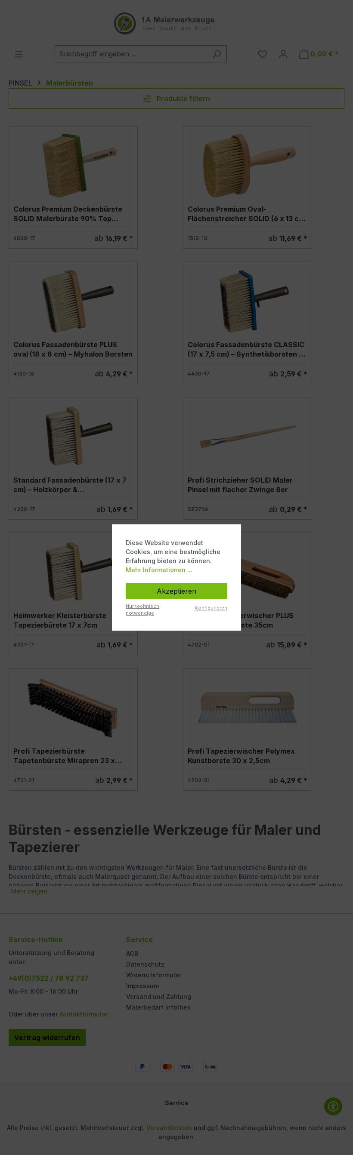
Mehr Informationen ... (159, 569)
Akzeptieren (176, 591)
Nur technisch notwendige (142, 609)
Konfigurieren (211, 608)
